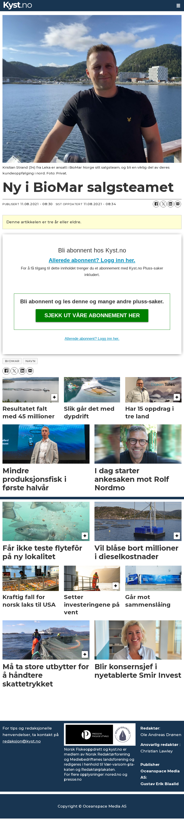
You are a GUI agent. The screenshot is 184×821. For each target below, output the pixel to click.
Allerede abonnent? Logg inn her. (92, 260)
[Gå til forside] (86, 5)
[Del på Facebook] (156, 204)
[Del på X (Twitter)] (163, 204)
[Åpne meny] (178, 5)
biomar (12, 361)
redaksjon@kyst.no (21, 741)
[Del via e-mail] (177, 204)
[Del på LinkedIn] (170, 204)
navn (30, 361)
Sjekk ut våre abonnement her (92, 315)
